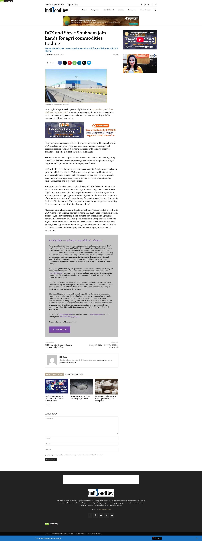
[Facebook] (141, 4)
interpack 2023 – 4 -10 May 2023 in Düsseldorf (103, 346)
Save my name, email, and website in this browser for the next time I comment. (75, 455)
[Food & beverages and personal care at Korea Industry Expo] (56, 386)
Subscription (145, 10)
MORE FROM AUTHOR (74, 374)
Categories (95, 10)
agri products (97, 109)
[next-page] (49, 405)
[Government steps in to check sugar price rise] (81, 386)
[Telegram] (89, 63)
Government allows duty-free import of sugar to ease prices (106, 398)
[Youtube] (155, 4)
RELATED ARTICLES (54, 374)
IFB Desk (49, 54)
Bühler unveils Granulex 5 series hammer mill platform (58, 346)
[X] (152, 4)
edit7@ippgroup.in (105, 509)
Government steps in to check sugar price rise (80, 397)
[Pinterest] (70, 63)
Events (121, 10)
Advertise (132, 10)
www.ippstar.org (56, 273)
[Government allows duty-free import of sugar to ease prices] (106, 386)
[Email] (84, 63)
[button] (154, 10)
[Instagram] (145, 4)
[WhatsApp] (74, 63)
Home (84, 10)
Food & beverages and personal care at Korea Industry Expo (54, 398)
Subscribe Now (60, 329)
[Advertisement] (101, 479)
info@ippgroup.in (66, 314)
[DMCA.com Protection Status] (6, 2)
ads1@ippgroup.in (97, 314)
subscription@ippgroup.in (69, 316)
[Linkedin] (148, 4)
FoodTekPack (109, 10)
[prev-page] (46, 405)
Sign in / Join (73, 5)
